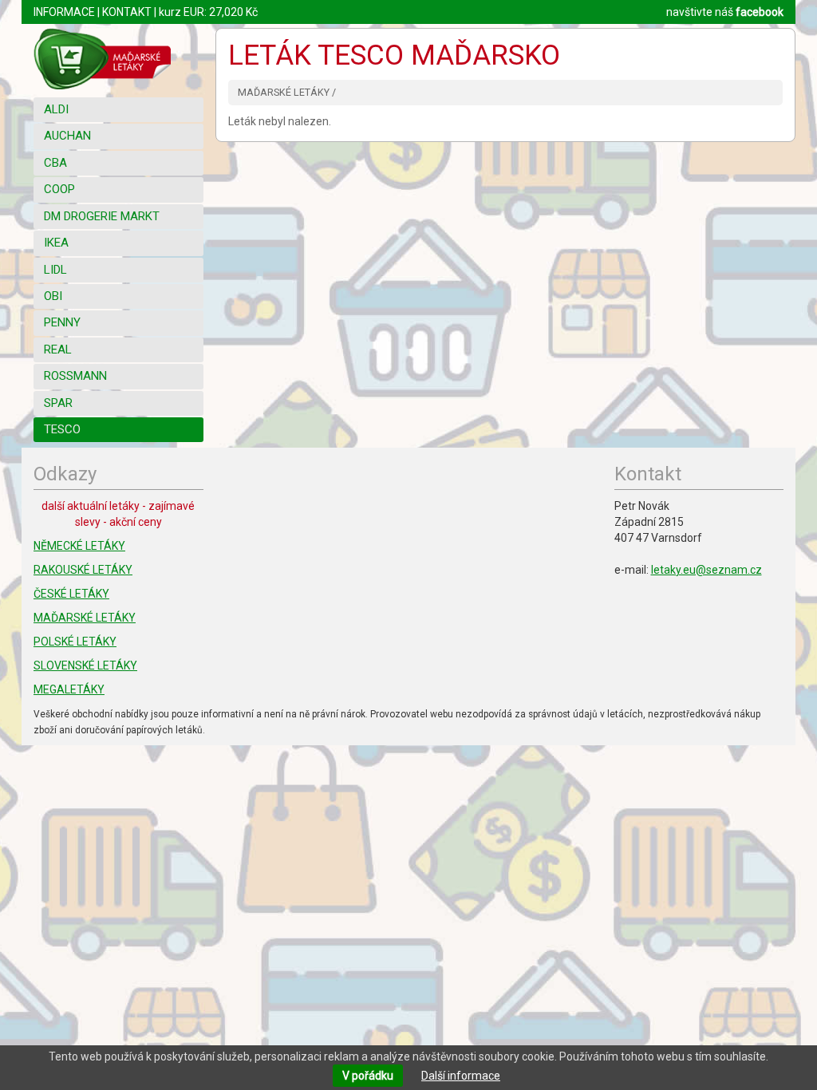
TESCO (62, 429)
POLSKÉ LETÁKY (75, 641)
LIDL (55, 270)
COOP (59, 189)
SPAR (58, 403)
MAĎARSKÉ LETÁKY (85, 617)
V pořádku (367, 1075)
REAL (58, 349)
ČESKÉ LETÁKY (71, 593)
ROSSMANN (75, 376)
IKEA (56, 242)
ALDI (56, 109)
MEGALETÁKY (69, 689)
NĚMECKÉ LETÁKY (79, 545)
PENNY (62, 322)
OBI (53, 296)
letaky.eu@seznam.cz (706, 569)
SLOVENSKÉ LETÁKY (85, 665)
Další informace (460, 1075)
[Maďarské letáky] (118, 58)
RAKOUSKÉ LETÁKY (83, 569)
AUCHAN (67, 135)
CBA (55, 163)
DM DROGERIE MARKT (102, 216)
